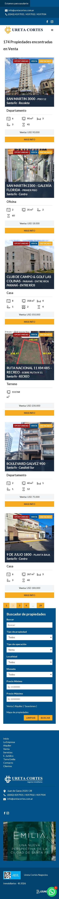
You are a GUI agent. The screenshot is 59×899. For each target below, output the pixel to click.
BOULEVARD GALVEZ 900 (26, 464)
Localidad (12, 656)
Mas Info (29, 139)
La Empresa (9, 742)
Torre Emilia (9, 759)
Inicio (6, 738)
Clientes (7, 766)
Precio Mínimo (14, 681)
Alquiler (19, 706)
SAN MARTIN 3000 (26, 99)
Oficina (11, 201)
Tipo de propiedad (17, 631)
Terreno (12, 384)
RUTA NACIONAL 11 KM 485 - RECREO (29, 370)
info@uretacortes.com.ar (21, 10)
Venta (34, 61)
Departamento (16, 110)
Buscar (10, 619)
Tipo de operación (16, 644)
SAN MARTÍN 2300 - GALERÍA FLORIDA (29, 188)
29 (40, 605)
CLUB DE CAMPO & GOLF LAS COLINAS (29, 279)
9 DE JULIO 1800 (28, 554)
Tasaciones (30, 706)
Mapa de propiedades (18, 712)
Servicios (7, 752)
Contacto (8, 762)
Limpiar (30, 717)
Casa (10, 293)
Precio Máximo (15, 693)
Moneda (11, 669)
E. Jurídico (8, 755)
